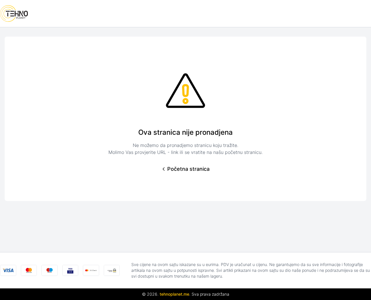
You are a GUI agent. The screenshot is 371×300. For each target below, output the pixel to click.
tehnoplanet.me (174, 294)
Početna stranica (188, 169)
